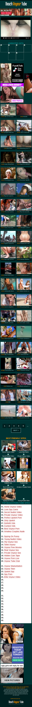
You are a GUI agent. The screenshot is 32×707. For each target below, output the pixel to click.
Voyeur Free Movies (13, 547)
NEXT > (16, 430)
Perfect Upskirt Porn (13, 518)
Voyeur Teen (9, 569)
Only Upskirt (9, 520)
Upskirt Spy (9, 571)
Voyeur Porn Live (11, 558)
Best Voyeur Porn (11, 529)
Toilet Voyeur (9, 544)
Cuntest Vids (9, 526)
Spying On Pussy (11, 536)
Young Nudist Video (12, 539)
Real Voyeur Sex (11, 550)
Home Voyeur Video (13, 507)
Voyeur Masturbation (13, 566)
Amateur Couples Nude (14, 531)
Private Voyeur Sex (12, 553)
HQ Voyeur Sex (11, 542)
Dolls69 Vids (9, 523)
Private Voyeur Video (13, 515)
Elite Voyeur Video (12, 577)
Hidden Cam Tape (12, 555)
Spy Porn (8, 574)
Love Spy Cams (11, 509)
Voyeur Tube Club (12, 561)
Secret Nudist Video (13, 512)
